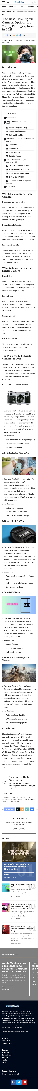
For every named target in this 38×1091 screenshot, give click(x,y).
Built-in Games (15, 156)
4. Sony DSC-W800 (16, 177)
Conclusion (10, 187)
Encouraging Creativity (18, 127)
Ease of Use (13, 148)
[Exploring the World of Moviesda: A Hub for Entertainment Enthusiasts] (6, 907)
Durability (13, 145)
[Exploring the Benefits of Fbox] (6, 887)
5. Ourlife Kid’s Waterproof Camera (18, 182)
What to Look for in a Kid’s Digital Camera (19, 140)
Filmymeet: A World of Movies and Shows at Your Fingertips (22, 928)
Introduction (11, 118)
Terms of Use (24, 797)
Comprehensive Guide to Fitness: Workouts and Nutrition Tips (16, 866)
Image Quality (14, 152)
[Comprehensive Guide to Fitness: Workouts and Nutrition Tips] (19, 852)
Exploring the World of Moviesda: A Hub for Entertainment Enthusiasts (22, 906)
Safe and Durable (16, 135)
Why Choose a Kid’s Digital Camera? (16, 123)
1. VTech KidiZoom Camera (19, 166)
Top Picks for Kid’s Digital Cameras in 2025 (15, 161)
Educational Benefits (17, 131)
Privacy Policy (29, 799)
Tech (3, 15)
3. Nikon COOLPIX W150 (19, 173)
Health (6, 874)
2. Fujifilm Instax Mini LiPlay (20, 169)
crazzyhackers (8, 40)
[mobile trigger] (4, 2)
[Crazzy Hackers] (19, 2)
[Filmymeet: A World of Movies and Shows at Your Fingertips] (6, 929)
